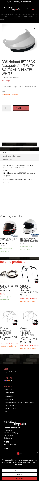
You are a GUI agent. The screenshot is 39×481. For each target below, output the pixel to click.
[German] (9, 380)
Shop (7, 412)
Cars (6, 14)
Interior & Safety (28, 14)
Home (2, 14)
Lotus (11, 14)
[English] (5, 380)
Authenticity (9, 393)
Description (7, 152)
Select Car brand (11, 408)
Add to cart (21, 108)
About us (8, 389)
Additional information (12, 156)
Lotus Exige (17, 14)
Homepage (9, 399)
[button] (34, 28)
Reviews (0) (7, 159)
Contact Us (9, 396)
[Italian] (11, 380)
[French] (7, 380)
